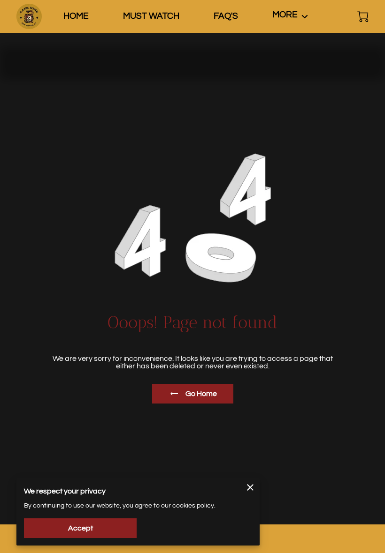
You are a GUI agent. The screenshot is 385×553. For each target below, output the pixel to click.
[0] (363, 16)
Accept (80, 528)
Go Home (201, 393)
